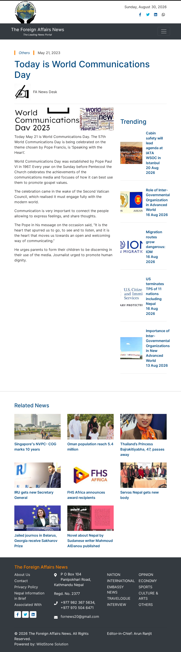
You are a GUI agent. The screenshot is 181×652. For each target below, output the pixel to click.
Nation (113, 574)
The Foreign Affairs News (37, 31)
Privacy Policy (26, 587)
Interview (116, 604)
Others (146, 604)
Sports (145, 587)
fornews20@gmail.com (80, 616)
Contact (21, 581)
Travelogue (118, 598)
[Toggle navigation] (164, 31)
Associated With (27, 604)
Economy (148, 581)
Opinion (146, 574)
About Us (22, 574)
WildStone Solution (52, 644)
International (121, 581)
